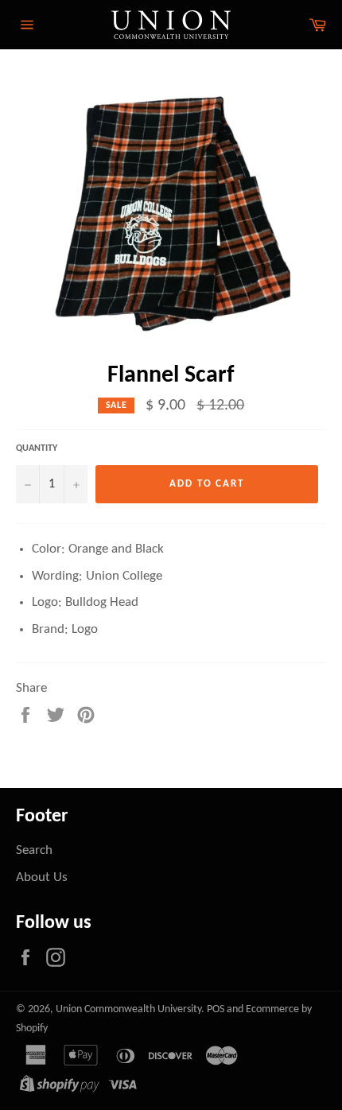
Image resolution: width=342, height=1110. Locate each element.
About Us (42, 877)
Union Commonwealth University (128, 1009)
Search (34, 850)
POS (215, 1009)
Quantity (36, 448)
